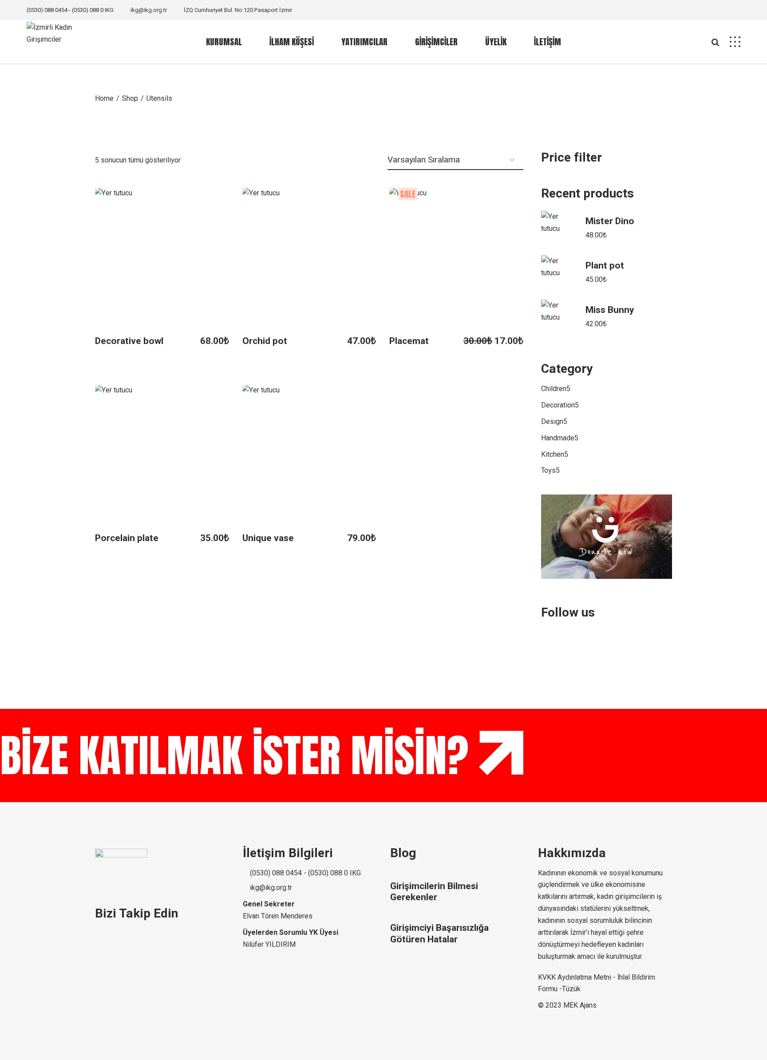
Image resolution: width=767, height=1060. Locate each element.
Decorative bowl (129, 341)
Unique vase (268, 538)
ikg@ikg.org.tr (148, 10)
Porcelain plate (126, 538)
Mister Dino (609, 221)
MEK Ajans (580, 1005)
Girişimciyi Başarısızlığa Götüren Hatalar (439, 933)
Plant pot (604, 266)
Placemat (409, 341)
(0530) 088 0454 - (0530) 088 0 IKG (70, 10)
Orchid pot (264, 341)
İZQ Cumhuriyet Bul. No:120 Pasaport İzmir (238, 10)
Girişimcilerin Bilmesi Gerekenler (434, 891)
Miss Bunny (609, 310)
